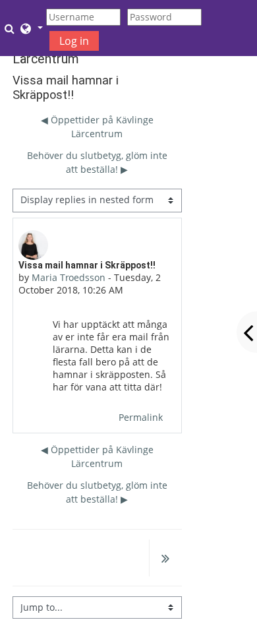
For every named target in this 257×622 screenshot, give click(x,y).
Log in (74, 41)
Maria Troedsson (68, 277)
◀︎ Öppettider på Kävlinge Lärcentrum (97, 126)
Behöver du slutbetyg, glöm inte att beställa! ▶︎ (97, 162)
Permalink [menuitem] (141, 417)
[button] (11, 28)
